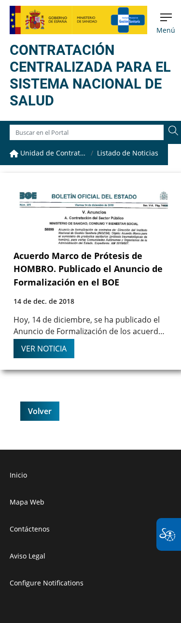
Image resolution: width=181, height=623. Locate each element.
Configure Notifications (47, 582)
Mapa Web (27, 501)
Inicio (18, 475)
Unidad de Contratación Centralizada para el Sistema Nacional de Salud (52, 152)
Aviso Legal (27, 555)
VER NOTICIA (44, 348)
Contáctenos (30, 528)
